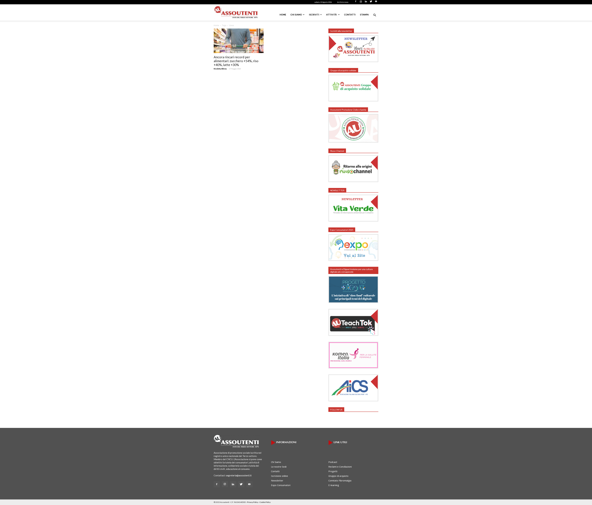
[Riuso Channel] (353, 181)
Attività (331, 14)
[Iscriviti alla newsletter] (353, 61)
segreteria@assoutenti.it (239, 475)
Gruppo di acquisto (338, 475)
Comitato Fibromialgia (339, 480)
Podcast (332, 462)
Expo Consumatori (280, 485)
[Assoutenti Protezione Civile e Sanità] (353, 141)
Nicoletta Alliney (220, 69)
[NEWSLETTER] (353, 220)
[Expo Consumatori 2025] (353, 260)
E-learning (333, 485)
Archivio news (342, 2)
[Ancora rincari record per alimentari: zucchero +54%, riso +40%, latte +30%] (239, 41)
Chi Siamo (296, 14)
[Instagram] (360, 2)
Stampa (364, 14)
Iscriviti (314, 14)
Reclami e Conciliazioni (340, 466)
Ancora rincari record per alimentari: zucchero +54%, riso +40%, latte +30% (236, 61)
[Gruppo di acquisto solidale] (353, 100)
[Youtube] (376, 2)
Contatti (350, 14)
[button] (374, 15)
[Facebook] (355, 2)
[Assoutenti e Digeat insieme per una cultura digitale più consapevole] (353, 302)
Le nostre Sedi (278, 466)
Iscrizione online (279, 475)
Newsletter (277, 480)
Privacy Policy (252, 502)
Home (283, 14)
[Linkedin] (366, 2)
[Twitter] (371, 2)
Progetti (332, 471)
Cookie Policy (265, 502)
